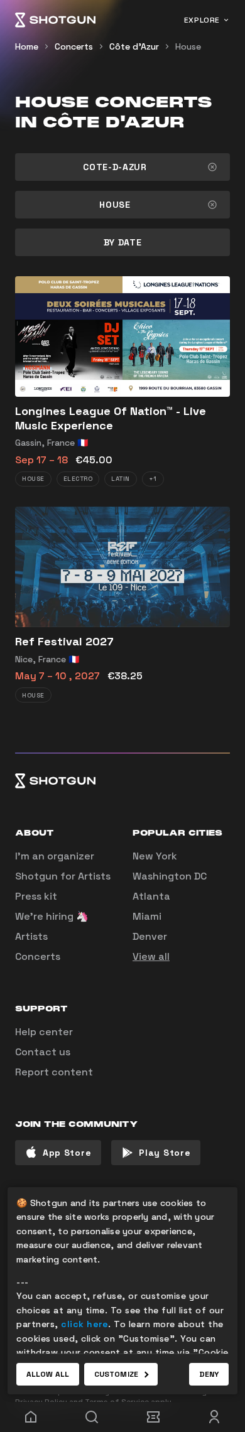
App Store (67, 1152)
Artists (31, 936)
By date (123, 242)
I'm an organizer (54, 856)
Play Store (164, 1152)
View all (151, 956)
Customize (116, 1374)
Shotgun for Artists (63, 876)
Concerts (74, 46)
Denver (150, 936)
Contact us (42, 1051)
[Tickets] (153, 1417)
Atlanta (151, 896)
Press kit (36, 896)
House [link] (188, 46)
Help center (44, 1031)
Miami (147, 916)
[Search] (92, 1417)
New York (155, 856)
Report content (54, 1072)
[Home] (55, 20)
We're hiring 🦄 (52, 916)
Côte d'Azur (134, 46)
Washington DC (170, 876)
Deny (209, 1374)
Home (26, 46)
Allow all (47, 1374)
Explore (202, 20)
